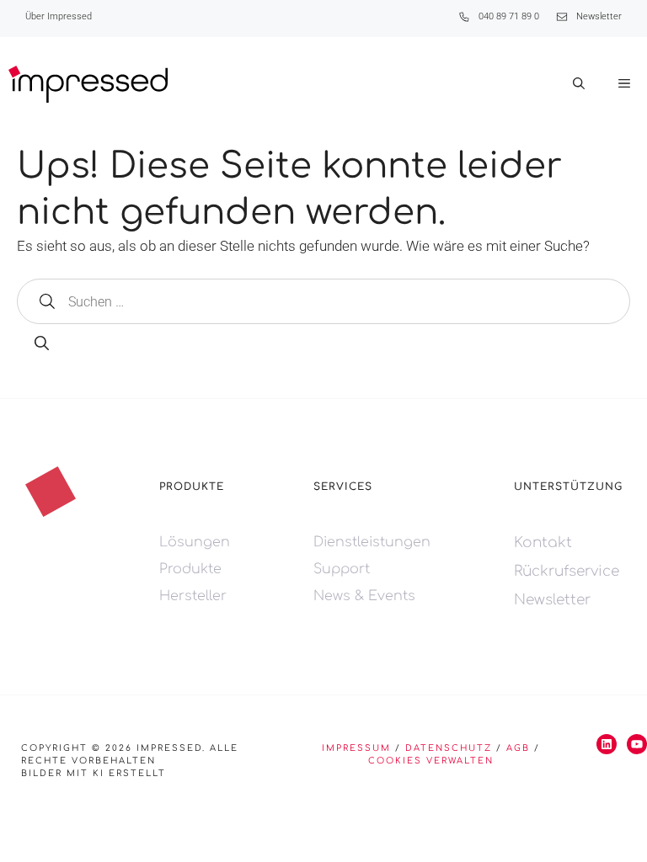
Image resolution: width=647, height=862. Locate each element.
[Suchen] (42, 344)
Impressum (356, 748)
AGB (518, 748)
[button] (579, 84)
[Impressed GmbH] (88, 84)
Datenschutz (448, 748)
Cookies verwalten (431, 760)
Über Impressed (58, 16)
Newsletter (599, 16)
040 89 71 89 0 (509, 16)
